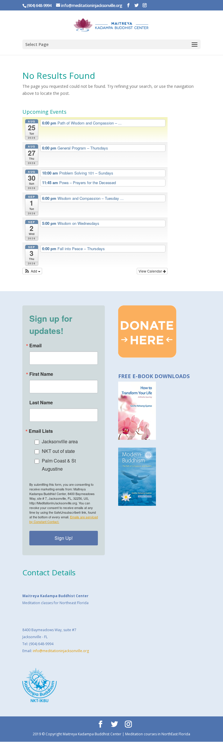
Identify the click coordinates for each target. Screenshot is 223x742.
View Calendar (151, 270)
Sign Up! (64, 538)
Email (35, 345)
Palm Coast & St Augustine (59, 464)
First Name (41, 374)
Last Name (41, 402)
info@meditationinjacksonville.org (61, 650)
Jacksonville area (60, 441)
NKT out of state (58, 451)
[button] (32, 271)
